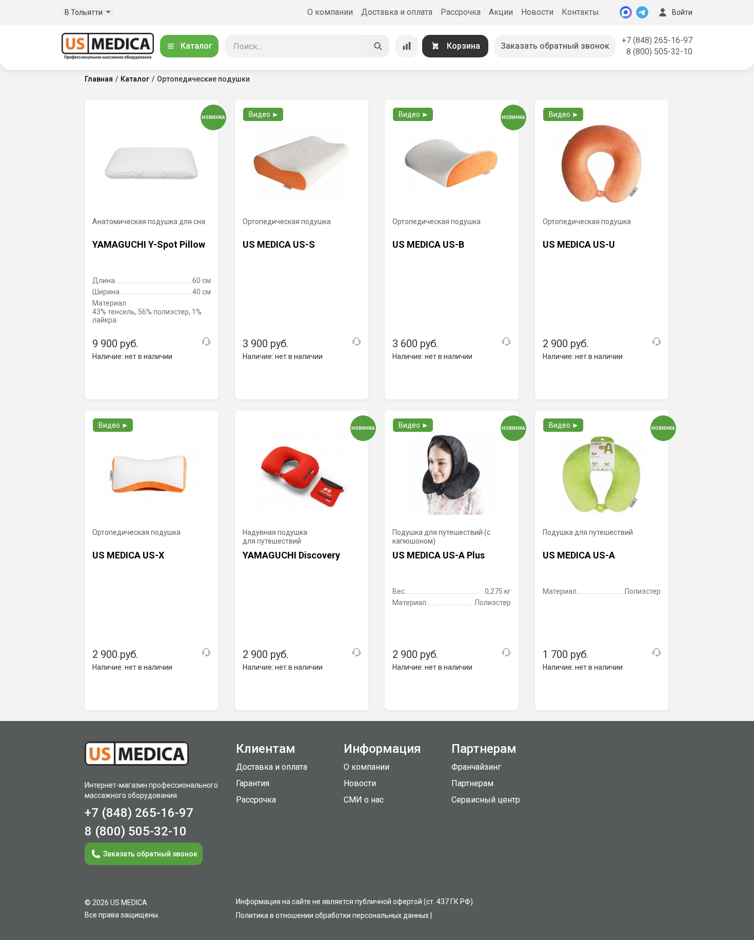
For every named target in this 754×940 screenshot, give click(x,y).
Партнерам (472, 783)
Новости (537, 12)
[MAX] (626, 12)
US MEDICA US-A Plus (438, 555)
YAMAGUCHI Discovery (291, 555)
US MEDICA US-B (428, 244)
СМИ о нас (364, 800)
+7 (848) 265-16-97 (657, 40)
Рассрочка (461, 12)
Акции (501, 12)
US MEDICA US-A (579, 555)
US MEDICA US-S (279, 244)
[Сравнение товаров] (406, 46)
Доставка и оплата (396, 12)
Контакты (580, 12)
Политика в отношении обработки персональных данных (332, 915)
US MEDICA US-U (579, 244)
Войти (682, 12)
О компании (330, 12)
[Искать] (378, 46)
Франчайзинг (476, 767)
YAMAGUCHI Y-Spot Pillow (148, 244)
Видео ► (264, 114)
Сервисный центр (485, 800)
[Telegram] (642, 12)
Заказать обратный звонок (555, 46)
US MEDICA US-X (128, 555)
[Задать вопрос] (206, 341)
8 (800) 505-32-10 (659, 51)
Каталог (196, 46)
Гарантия (252, 783)
